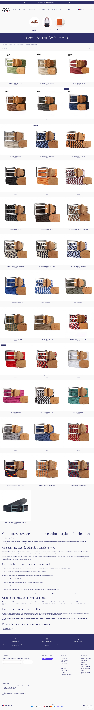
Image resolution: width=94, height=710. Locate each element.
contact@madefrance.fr (9, 688)
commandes (49, 655)
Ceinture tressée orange (47, 193)
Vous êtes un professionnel (64, 664)
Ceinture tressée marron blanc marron (78, 229)
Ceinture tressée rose (16, 412)
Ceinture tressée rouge (15, 376)
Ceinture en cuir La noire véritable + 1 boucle (15, 522)
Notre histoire (64, 658)
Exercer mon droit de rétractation (85, 673)
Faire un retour (84, 664)
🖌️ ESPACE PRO (66, 9)
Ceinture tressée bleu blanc (46, 302)
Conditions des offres (66, 680)
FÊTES (60, 9)
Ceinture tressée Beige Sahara (47, 83)
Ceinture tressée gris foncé (15, 449)
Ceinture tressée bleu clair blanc (78, 266)
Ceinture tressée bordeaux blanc (78, 193)
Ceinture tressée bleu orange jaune (15, 485)
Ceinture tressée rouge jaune (78, 449)
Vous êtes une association (64, 667)
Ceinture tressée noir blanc (47, 412)
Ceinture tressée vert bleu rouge (78, 485)
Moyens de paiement (85, 668)
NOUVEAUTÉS (55, 9)
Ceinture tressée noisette (47, 339)
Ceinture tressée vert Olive (15, 83)
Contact (82, 670)
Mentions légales (65, 677)
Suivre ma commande (86, 658)
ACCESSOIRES (32, 9)
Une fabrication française (64, 661)
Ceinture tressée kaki (78, 302)
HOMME (14, 9)
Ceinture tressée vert (78, 412)
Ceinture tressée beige (15, 156)
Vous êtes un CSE (65, 670)
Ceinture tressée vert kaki (16, 339)
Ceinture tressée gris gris (15, 229)
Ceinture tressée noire (15, 193)
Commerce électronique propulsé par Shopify (51, 704)
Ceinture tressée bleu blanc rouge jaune (47, 376)
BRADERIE (48, 9)
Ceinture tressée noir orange (78, 156)
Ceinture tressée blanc (78, 376)
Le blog (63, 672)
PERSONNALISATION (40, 9)
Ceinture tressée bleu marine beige (47, 266)
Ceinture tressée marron (47, 229)
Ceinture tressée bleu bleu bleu (47, 156)
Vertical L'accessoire (6, 629)
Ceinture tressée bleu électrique (15, 302)
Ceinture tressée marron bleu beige (15, 266)
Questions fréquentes (85, 666)
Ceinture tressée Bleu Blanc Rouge (78, 339)
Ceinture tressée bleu (47, 449)
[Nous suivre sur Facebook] (84, 705)
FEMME (19, 9)
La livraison (83, 662)
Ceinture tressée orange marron (47, 485)
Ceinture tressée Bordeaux (78, 83)
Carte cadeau (84, 660)
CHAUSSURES (25, 9)
